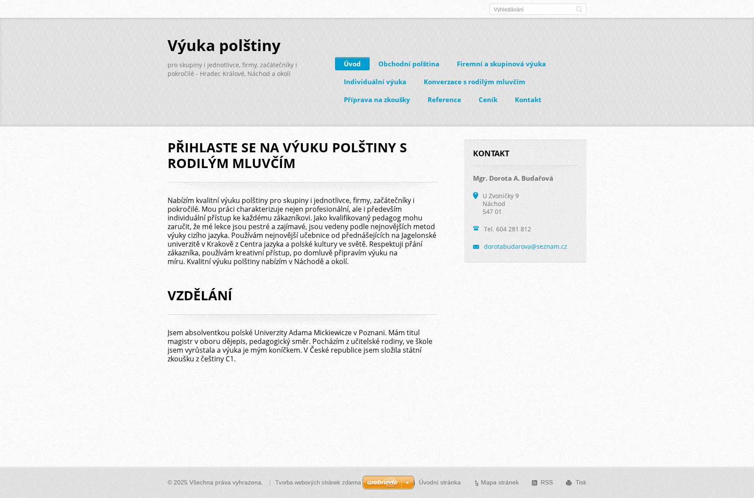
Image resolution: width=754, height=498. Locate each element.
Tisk (581, 482)
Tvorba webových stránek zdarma (318, 482)
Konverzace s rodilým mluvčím (474, 81)
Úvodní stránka (440, 482)
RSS (547, 482)
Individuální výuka (375, 81)
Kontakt (528, 99)
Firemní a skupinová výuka (501, 63)
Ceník (488, 99)
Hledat (579, 9)
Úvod (352, 63)
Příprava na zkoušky (377, 99)
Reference (444, 99)
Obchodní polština (408, 63)
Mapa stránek (500, 482)
